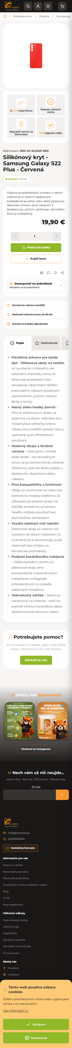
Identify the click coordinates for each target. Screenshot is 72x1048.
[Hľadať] (28, 6)
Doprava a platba (13, 865)
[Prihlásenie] (38, 6)
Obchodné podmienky (16, 878)
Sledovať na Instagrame (36, 749)
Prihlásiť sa (62, 795)
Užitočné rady (11, 926)
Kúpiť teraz (38, 258)
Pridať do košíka (38, 247)
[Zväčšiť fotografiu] (36, 55)
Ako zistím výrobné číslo (17, 946)
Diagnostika (10, 933)
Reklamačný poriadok (15, 871)
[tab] (17, 343)
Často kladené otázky (15, 920)
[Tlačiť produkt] (41, 272)
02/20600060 (16, 838)
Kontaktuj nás (36, 660)
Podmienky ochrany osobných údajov (25, 884)
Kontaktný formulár (23, 847)
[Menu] (48, 6)
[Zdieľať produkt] (62, 272)
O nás (6, 897)
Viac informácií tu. (16, 1010)
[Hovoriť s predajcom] (48, 272)
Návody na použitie (14, 939)
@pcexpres (49, 695)
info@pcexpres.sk (19, 832)
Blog (5, 891)
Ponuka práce (11, 953)
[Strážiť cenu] (55, 272)
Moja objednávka (13, 904)
